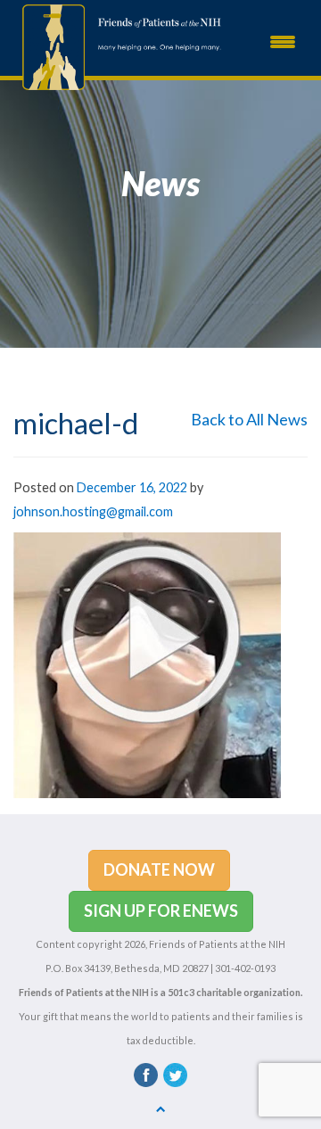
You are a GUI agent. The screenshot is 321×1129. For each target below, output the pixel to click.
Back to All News (249, 419)
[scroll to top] (161, 1108)
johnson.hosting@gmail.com (93, 511)
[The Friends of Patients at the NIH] (49, 45)
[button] (159, 870)
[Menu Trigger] (282, 40)
